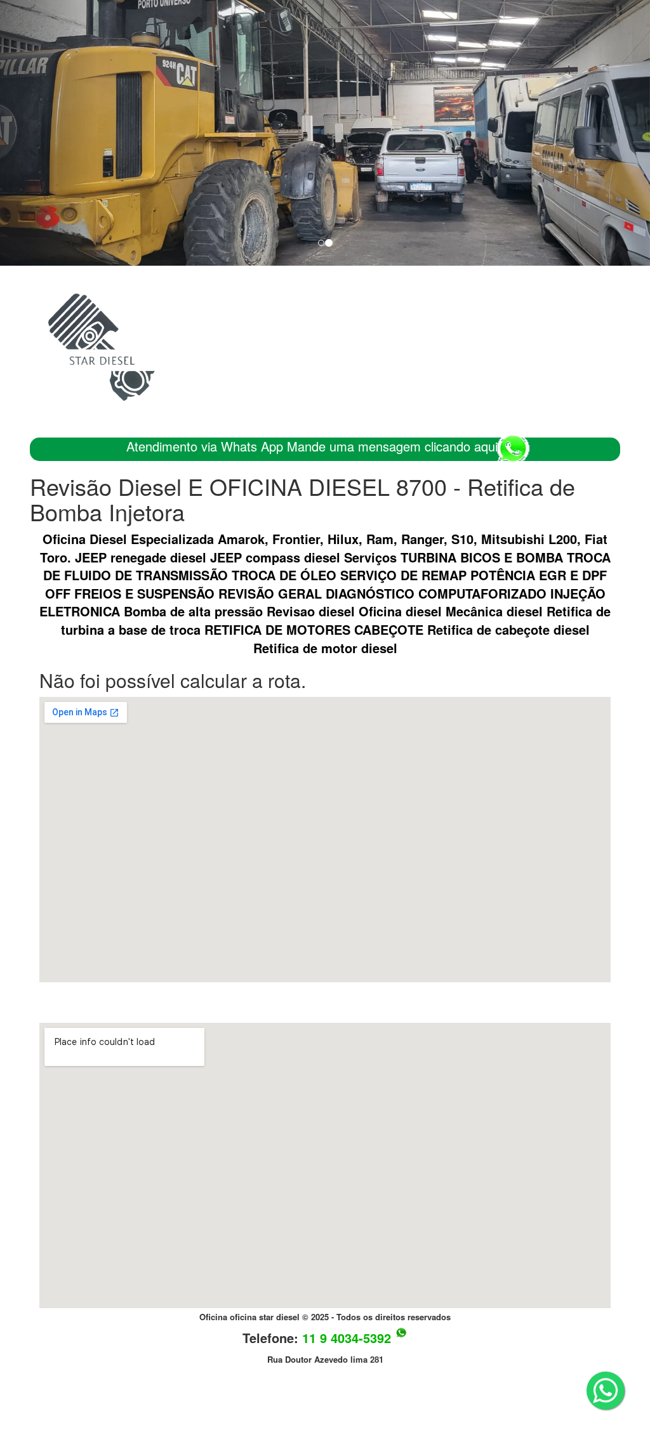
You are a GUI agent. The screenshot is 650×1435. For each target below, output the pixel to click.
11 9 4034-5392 (346, 1337)
